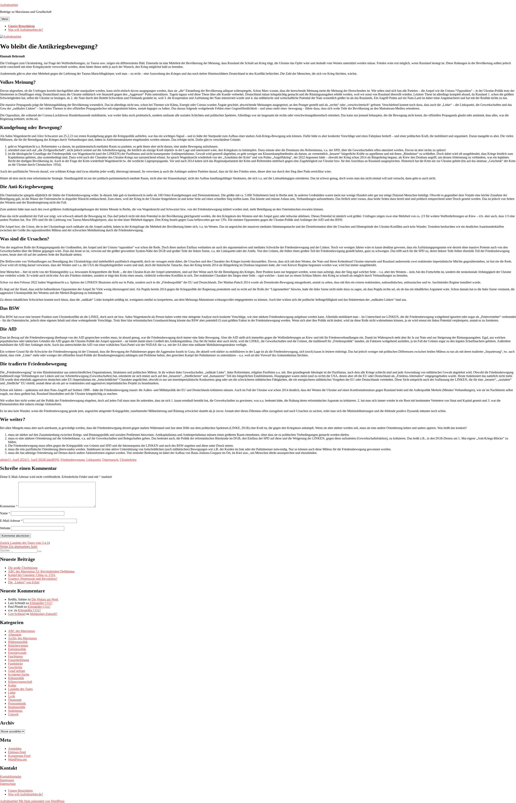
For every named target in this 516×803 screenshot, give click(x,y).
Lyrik (11, 696)
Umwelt (13, 714)
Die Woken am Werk (44, 599)
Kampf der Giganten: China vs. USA (31, 575)
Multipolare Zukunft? (43, 614)
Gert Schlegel (16, 614)
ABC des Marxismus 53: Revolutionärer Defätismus (41, 571)
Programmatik (17, 703)
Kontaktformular (10, 776)
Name (5, 513)
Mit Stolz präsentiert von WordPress (41, 801)
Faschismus (15, 656)
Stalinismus (15, 710)
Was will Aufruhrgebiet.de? (25, 29)
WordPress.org (17, 759)
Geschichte (15, 667)
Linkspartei (93, 459)
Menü (5, 19)
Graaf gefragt (16, 671)
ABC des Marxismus (21, 631)
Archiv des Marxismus (22, 638)
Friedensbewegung (72, 459)
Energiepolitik (17, 649)
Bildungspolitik (18, 642)
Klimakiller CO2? (41, 603)
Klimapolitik (16, 678)
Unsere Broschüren (21, 26)
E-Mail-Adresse (11, 520)
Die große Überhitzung (22, 567)
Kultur (12, 685)
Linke (48, 459)
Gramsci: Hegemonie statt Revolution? (32, 578)
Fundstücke (15, 663)
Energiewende (17, 652)
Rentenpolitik (16, 707)
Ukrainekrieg (128, 459)
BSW (55, 459)
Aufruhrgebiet (9, 5)
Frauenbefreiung (18, 660)
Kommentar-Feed (19, 756)
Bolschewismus (18, 645)
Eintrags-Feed (17, 752)
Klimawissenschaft (20, 681)
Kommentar (9, 506)
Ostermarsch (110, 459)
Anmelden (14, 748)
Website (5, 528)
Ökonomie (15, 700)
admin (4, 459)
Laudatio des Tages (20, 689)
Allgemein (14, 634)
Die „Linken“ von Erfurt (23, 582)
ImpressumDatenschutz (8, 781)
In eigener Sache (18, 674)
